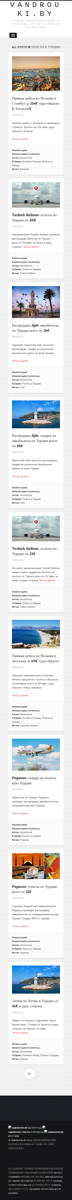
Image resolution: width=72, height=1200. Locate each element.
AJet (22, 387)
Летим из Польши (31, 161)
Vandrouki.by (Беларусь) (26, 1127)
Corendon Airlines (29, 725)
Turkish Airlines (27, 273)
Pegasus (24, 840)
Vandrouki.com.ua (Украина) (25, 1132)
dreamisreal (26, 158)
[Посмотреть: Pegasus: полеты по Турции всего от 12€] (36, 877)
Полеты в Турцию (31, 269)
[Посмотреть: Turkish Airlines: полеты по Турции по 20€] (36, 205)
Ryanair (24, 1059)
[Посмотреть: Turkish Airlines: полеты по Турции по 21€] (36, 539)
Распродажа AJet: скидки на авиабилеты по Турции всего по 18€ (34, 440)
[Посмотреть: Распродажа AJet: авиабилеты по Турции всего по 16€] (36, 316)
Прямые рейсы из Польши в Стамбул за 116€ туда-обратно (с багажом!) (35, 103)
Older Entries (29, 1073)
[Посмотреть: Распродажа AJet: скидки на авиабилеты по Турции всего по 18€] (36, 426)
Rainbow (24, 169)
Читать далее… (21, 138)
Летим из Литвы (30, 1055)
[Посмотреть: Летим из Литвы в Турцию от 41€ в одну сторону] (36, 991)
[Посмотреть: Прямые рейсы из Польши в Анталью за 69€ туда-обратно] (36, 646)
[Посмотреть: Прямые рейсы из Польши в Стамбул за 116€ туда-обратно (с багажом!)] (36, 88)
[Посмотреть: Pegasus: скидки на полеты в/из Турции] (36, 768)
